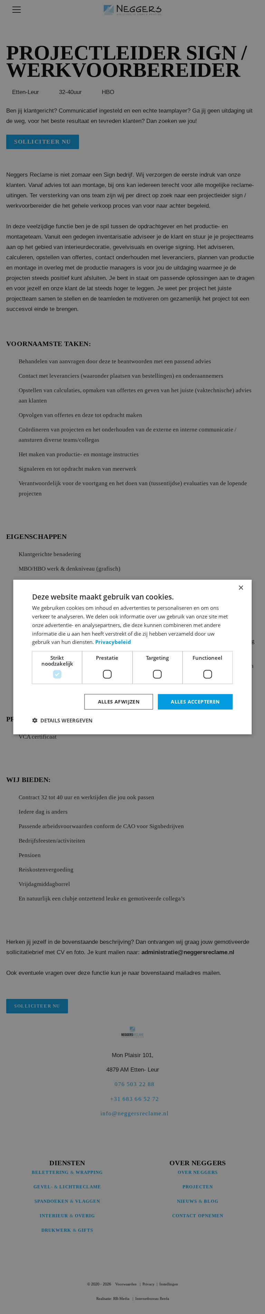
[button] (62, 720)
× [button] (240, 588)
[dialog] (132, 657)
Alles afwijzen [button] (119, 701)
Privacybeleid (113, 641)
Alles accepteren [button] (195, 701)
